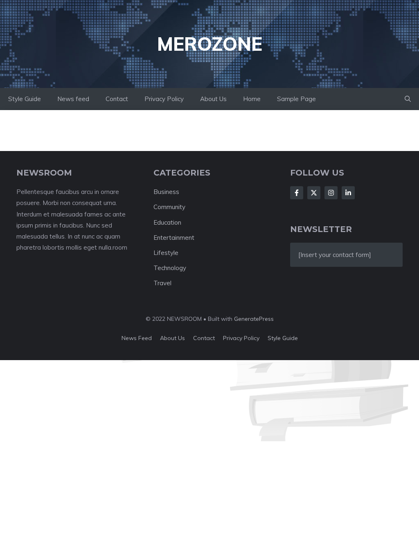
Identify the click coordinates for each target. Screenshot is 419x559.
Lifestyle (165, 253)
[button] (407, 99)
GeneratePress (254, 318)
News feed (73, 99)
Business (166, 192)
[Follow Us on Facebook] (296, 192)
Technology (169, 268)
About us (172, 338)
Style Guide (24, 99)
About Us (213, 99)
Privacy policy (241, 338)
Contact (117, 99)
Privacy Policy (164, 99)
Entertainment (173, 237)
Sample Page (296, 99)
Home (252, 99)
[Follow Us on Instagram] (331, 192)
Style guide (283, 338)
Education (167, 222)
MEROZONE (209, 44)
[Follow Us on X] (313, 192)
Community (169, 207)
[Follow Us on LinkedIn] (348, 192)
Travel (162, 283)
